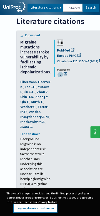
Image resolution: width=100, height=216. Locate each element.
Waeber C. (28, 107)
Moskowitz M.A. (33, 122)
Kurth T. (37, 102)
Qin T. (24, 102)
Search (91, 7)
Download (32, 35)
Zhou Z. (43, 92)
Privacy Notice (47, 202)
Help (95, 132)
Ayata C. (26, 127)
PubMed (63, 50)
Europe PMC (67, 55)
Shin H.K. (27, 97)
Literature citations (45, 7)
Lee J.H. (30, 87)
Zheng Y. (42, 97)
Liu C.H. (29, 92)
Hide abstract (30, 134)
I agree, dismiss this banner (35, 208)
